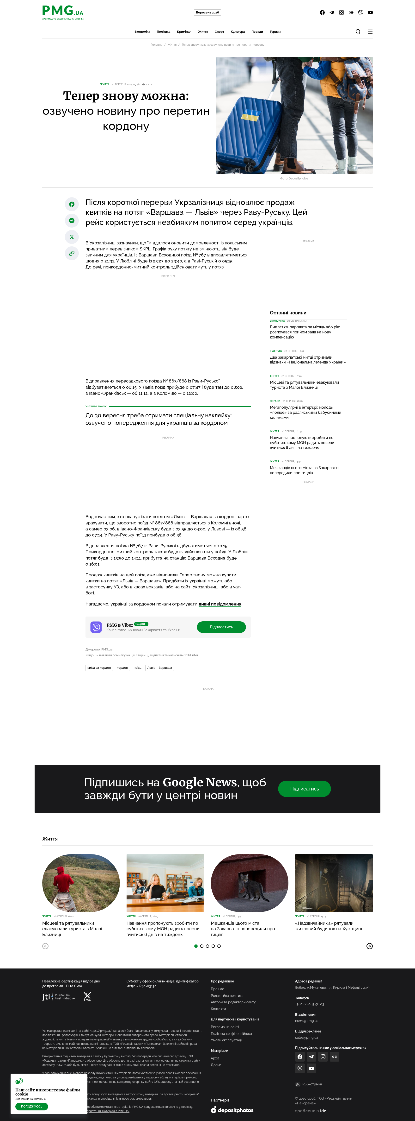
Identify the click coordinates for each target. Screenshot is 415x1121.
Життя (203, 31)
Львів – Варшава (159, 667)
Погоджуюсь (31, 1106)
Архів (215, 1058)
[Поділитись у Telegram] (72, 221)
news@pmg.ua (306, 1021)
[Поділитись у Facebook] (72, 204)
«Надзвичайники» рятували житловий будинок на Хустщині (328, 926)
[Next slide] (369, 946)
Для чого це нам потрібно (30, 1099)
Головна (156, 44)
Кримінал (184, 31)
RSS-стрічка (312, 1084)
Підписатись (221, 627)
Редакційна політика (227, 996)
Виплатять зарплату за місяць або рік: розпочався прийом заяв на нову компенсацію (305, 332)
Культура (238, 31)
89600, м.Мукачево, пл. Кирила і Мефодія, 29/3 (333, 987)
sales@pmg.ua (306, 1037)
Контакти (218, 1009)
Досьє (216, 1065)
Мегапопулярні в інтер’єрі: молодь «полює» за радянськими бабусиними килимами (305, 412)
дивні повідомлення (220, 603)
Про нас (217, 989)
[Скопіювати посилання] (72, 253)
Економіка (142, 31)
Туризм (275, 31)
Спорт (219, 31)
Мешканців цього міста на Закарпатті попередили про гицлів (304, 470)
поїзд (137, 667)
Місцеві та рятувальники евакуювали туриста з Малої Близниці (304, 385)
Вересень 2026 (207, 12)
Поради (257, 31)
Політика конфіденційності (232, 1034)
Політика (163, 31)
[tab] (196, 946)
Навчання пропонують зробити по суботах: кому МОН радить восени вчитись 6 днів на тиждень (302, 442)
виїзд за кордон (99, 667)
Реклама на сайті (225, 1027)
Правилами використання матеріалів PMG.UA (97, 1111)
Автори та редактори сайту (233, 1002)
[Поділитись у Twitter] (72, 237)
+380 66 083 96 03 (309, 1004)
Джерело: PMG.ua (98, 649)
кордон (122, 667)
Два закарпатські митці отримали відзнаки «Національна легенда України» (308, 360)
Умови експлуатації (226, 1040)
